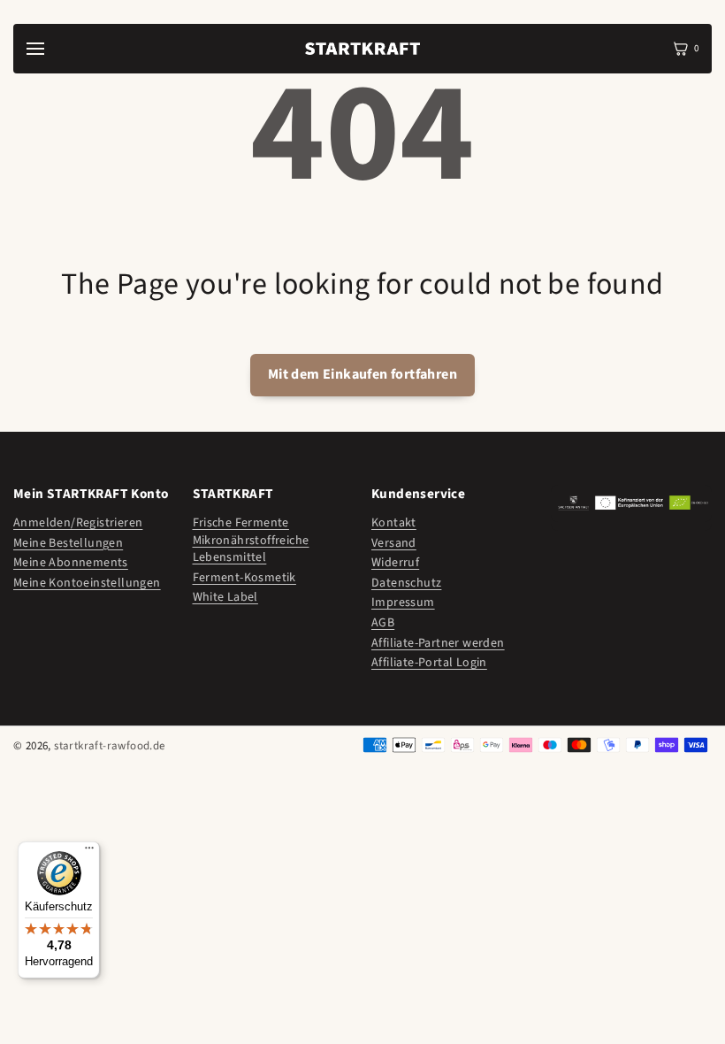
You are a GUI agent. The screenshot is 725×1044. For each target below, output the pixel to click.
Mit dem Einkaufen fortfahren (362, 374)
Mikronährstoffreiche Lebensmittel (251, 550)
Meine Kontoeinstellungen (87, 583)
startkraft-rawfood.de (109, 746)
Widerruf (395, 563)
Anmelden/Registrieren (77, 523)
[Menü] (89, 852)
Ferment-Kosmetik (244, 578)
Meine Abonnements (70, 563)
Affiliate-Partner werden (438, 643)
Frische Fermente (241, 523)
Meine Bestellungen (68, 543)
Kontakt (393, 523)
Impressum (403, 603)
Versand (393, 543)
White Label (225, 597)
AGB (382, 623)
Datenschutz (406, 583)
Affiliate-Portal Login (429, 663)
